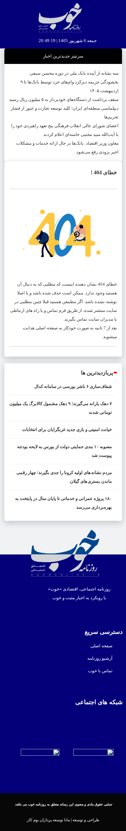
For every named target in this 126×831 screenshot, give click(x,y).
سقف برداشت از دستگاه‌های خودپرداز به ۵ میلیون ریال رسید (64, 99)
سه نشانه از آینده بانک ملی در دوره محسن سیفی (74, 73)
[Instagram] (43, 718)
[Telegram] (56, 718)
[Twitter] (83, 718)
